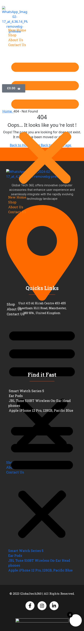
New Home (17, 30)
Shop (12, 35)
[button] (45, 121)
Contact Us (17, 45)
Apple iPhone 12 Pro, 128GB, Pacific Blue (41, 410)
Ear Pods (16, 396)
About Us (15, 40)
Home (7, 111)
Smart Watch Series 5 (26, 391)
